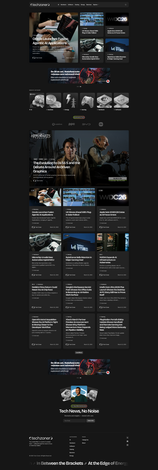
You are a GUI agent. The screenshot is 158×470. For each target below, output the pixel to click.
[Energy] (70, 102)
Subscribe (91, 420)
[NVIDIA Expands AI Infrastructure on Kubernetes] (113, 242)
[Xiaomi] (101, 124)
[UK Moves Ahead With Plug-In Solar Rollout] (91, 19)
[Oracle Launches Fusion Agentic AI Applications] (45, 197)
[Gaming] (87, 102)
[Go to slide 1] (77, 86)
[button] (125, 4)
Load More (79, 352)
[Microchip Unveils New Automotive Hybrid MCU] (91, 45)
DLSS (35, 159)
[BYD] (86, 124)
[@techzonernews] (127, 437)
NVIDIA (41, 159)
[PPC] (72, 124)
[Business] (53, 102)
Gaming (111, 54)
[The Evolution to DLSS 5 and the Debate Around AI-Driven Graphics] (79, 158)
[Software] (121, 102)
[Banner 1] (79, 76)
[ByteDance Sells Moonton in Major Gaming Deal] (117, 45)
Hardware (86, 54)
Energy (85, 28)
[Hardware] (104, 102)
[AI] (36, 102)
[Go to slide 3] (80, 86)
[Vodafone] (57, 124)
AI (31, 109)
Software (111, 28)
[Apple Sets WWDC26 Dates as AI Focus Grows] (117, 19)
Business (36, 35)
